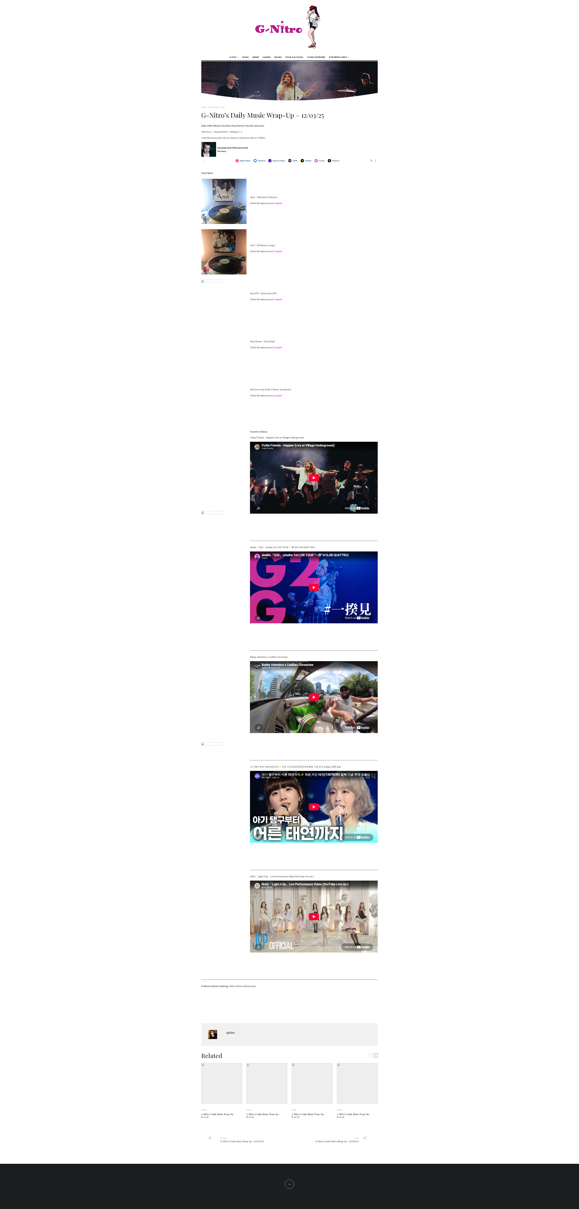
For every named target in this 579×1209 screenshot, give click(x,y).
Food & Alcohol (294, 57)
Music (245, 57)
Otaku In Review (316, 57)
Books (278, 57)
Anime (255, 57)
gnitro (230, 1124)
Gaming (267, 57)
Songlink (278, 203)
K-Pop (233, 57)
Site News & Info (338, 57)
